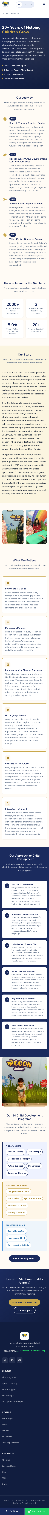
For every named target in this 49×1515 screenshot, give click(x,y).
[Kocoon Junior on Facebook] (12, 1360)
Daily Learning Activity (18, 1245)
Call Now (14, 1511)
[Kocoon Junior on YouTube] (19, 1360)
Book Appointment (10, 1442)
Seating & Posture (16, 1212)
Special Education (16, 1231)
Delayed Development (18, 1191)
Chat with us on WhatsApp (32, 1350)
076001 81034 (10, 1351)
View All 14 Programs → (24, 1258)
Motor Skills (13, 1198)
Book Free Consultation (24, 1302)
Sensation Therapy (17, 1173)
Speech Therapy (15, 1151)
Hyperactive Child (16, 1238)
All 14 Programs (9, 1377)
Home (5, 13)
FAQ (4, 1478)
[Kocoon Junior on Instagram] (5, 1360)
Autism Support (15, 1166)
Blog (4, 1472)
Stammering (34, 1166)
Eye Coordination (32, 1198)
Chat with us (38, 1511)
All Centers (7, 1436)
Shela (4, 1424)
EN (19, 4)
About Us (6, 1460)
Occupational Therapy (19, 1159)
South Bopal (7, 1418)
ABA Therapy (34, 1151)
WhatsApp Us (25, 1310)
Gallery (5, 1484)
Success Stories (9, 1466)
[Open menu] (44, 4)
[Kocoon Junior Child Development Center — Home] (5, 4)
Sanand (5, 1430)
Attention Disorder (17, 1205)
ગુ (31, 4)
